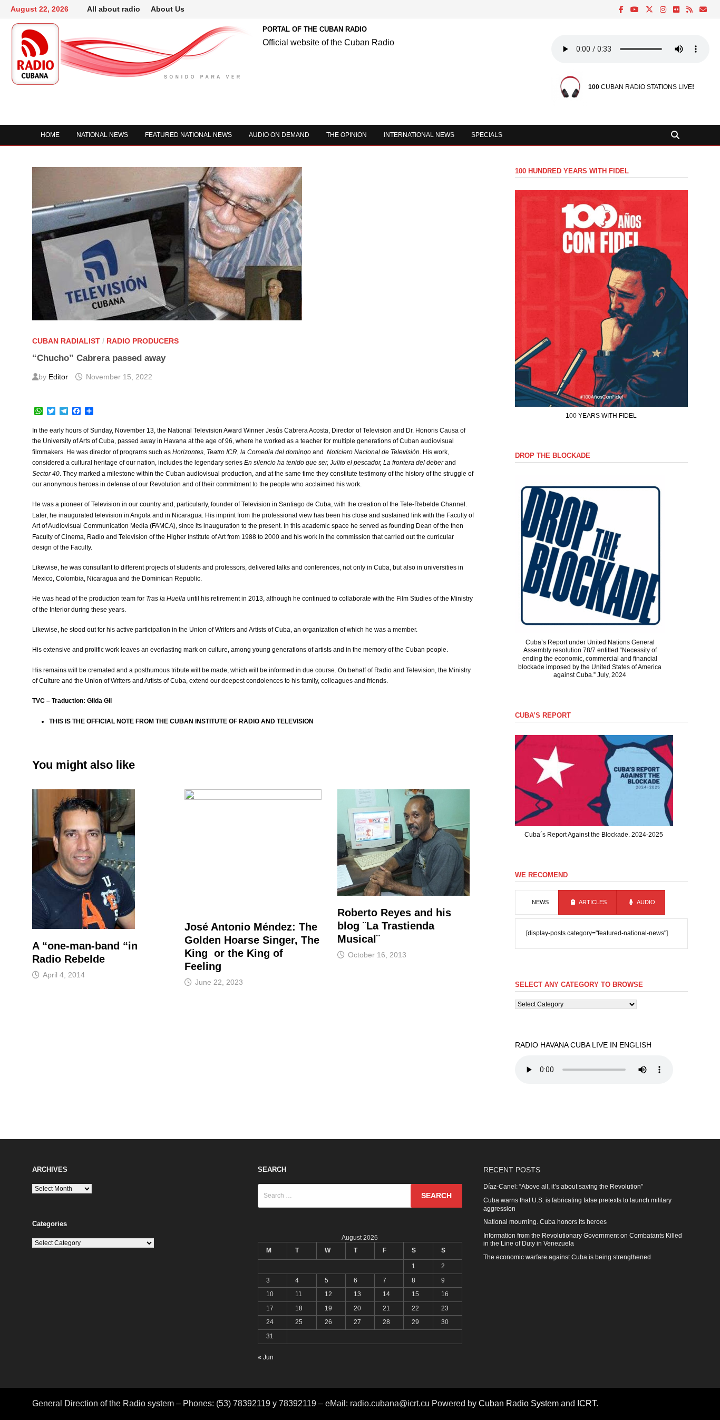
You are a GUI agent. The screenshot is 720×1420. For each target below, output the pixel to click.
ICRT (586, 1403)
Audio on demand (279, 135)
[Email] (703, 10)
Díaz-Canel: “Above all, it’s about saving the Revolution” (563, 1186)
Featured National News (188, 135)
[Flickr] (677, 10)
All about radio (113, 9)
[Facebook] (622, 10)
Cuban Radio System (519, 1403)
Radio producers (142, 341)
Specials (486, 135)
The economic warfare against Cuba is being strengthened (567, 1257)
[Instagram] (663, 10)
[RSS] (690, 10)
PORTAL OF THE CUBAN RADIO (314, 29)
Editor (58, 377)
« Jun (266, 1357)
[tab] (537, 902)
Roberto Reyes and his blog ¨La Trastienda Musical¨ (394, 926)
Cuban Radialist (66, 341)
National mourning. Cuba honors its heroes (545, 1222)
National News (102, 135)
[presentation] (537, 902)
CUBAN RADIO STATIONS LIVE (640, 87)
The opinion (346, 135)
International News (419, 135)
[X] (650, 10)
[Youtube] (635, 10)
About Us (167, 9)
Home (50, 135)
